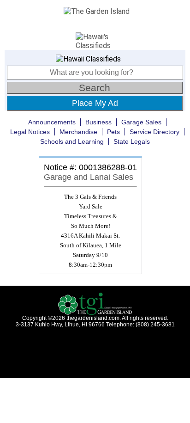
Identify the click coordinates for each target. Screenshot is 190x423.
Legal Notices (30, 131)
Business (98, 122)
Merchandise (78, 131)
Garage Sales (141, 122)
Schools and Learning (72, 141)
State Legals (131, 141)
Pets (113, 131)
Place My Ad (95, 103)
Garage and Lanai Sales (88, 177)
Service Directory (154, 131)
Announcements (52, 122)
